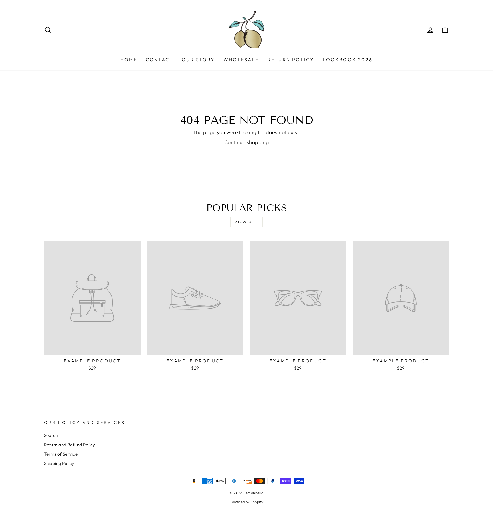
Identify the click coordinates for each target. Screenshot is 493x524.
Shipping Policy (59, 463)
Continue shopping (246, 142)
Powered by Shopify (246, 501)
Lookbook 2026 (348, 59)
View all (246, 222)
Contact (159, 59)
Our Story (198, 59)
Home (128, 59)
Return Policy (291, 59)
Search (51, 435)
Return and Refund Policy (69, 444)
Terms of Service (61, 454)
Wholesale (241, 59)
